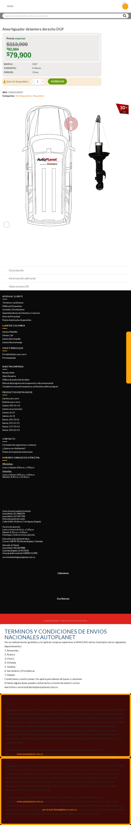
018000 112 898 (30, 553)
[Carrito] (125, 6)
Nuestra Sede (8, 372)
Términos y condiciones (12, 302)
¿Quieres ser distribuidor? (14, 448)
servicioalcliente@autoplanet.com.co (18, 557)
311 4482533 (19, 513)
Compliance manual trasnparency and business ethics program (30, 386)
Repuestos (38, 96)
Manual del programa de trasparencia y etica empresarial (27, 383)
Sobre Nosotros (9, 376)
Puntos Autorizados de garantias (16, 320)
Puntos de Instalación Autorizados (17, 452)
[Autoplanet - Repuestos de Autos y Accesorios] (65, 6)
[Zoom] (7, 224)
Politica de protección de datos (15, 379)
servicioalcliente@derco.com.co (59, 809)
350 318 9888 (19, 548)
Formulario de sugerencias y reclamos (19, 445)
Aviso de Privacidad (11, 316)
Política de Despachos (12, 306)
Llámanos (63, 573)
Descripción (16, 270)
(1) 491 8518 (23, 550)
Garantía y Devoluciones (13, 309)
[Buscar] (125, 15)
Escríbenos (63, 598)
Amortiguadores (23, 96)
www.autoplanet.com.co (30, 753)
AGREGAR (57, 81)
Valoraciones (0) (19, 286)
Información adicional (22, 278)
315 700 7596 (19, 516)
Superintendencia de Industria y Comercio (21, 313)
